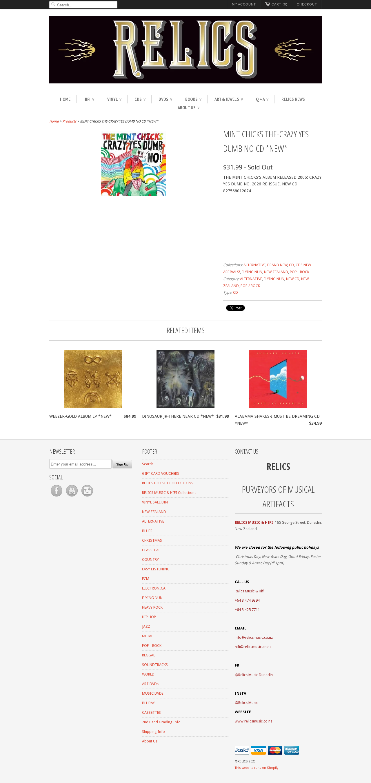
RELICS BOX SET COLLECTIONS (167, 483)
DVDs (165, 99)
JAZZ (146, 626)
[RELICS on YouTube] (72, 496)
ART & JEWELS (228, 99)
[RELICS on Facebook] (57, 496)
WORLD (148, 674)
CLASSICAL (151, 550)
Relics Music (248, 702)
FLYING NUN (252, 272)
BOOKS (193, 99)
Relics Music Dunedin (255, 675)
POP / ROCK (250, 286)
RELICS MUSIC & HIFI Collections (169, 492)
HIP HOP (149, 617)
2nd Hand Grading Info (161, 722)
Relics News (293, 99)
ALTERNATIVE (254, 265)
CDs (140, 99)
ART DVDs (150, 684)
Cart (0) (280, 4)
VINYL (114, 99)
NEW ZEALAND (276, 272)
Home (65, 99)
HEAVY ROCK (152, 607)
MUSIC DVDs (152, 693)
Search (147, 464)
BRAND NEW (277, 265)
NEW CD (292, 279)
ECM (145, 578)
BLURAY (148, 703)
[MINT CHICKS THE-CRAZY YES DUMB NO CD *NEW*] (133, 194)
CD (291, 265)
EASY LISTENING (156, 569)
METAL (147, 636)
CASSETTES (151, 712)
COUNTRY (150, 559)
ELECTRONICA (154, 588)
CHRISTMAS (152, 540)
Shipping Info (153, 731)
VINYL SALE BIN (155, 502)
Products (69, 121)
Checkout (307, 4)
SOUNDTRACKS (155, 664)
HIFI (88, 99)
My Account (244, 4)
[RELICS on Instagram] (87, 496)
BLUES (147, 531)
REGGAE (148, 655)
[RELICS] (185, 50)
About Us (188, 107)
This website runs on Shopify (256, 768)
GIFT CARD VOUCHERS (160, 473)
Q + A (262, 99)
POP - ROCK (299, 272)
